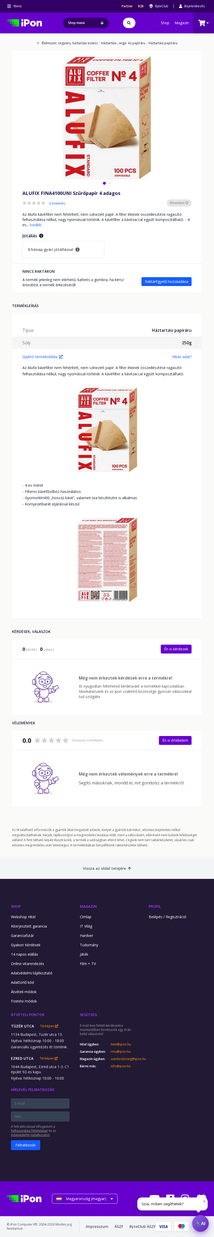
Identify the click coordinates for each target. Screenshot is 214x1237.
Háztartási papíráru (161, 43)
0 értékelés (57, 203)
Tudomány (89, 944)
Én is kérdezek (176, 648)
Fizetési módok (24, 1001)
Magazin (182, 22)
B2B (141, 6)
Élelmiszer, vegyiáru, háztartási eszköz (70, 43)
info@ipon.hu (120, 1066)
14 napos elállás (24, 954)
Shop (165, 22)
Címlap (85, 916)
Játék (84, 954)
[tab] (104, 183)
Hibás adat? (182, 356)
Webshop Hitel (23, 916)
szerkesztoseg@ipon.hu (124, 1059)
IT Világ (86, 926)
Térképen (47, 1026)
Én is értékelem (175, 740)
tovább (35, 224)
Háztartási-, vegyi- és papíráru (122, 43)
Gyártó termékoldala (39, 356)
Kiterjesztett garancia (29, 926)
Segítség (88, 1014)
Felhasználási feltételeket (29, 1130)
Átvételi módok (24, 991)
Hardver (86, 935)
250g (187, 343)
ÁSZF (119, 1226)
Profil (155, 906)
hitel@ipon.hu (121, 1044)
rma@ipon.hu (121, 1052)
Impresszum (97, 1226)
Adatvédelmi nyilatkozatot (30, 1135)
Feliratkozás (25, 1145)
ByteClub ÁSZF (142, 1226)
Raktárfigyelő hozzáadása (166, 281)
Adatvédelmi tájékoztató (31, 972)
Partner (127, 6)
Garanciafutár (22, 935)
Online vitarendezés (27, 963)
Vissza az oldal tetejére (104, 868)
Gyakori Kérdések (25, 944)
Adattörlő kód (22, 982)
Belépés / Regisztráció (167, 916)
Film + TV (88, 963)
